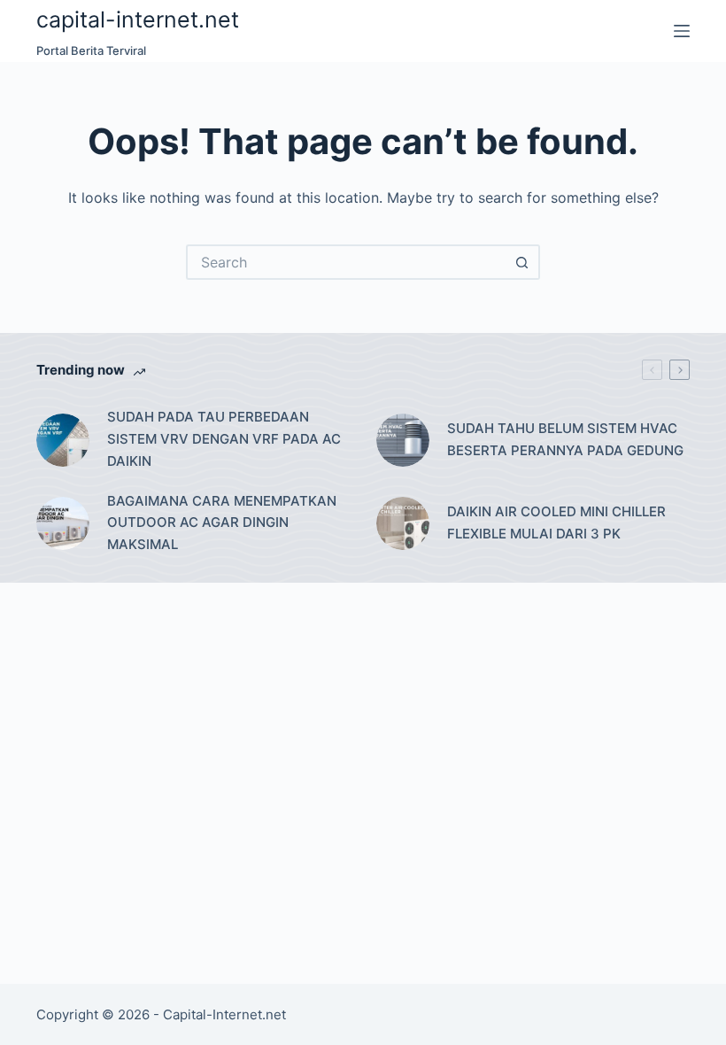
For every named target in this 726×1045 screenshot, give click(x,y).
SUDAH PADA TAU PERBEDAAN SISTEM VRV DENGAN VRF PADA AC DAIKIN (224, 438)
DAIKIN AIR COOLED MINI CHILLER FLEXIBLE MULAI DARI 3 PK (556, 522)
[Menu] (682, 31)
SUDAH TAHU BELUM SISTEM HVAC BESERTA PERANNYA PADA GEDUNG (565, 439)
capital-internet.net (137, 19)
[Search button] (522, 262)
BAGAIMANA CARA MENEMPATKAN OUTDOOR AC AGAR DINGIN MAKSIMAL (221, 522)
